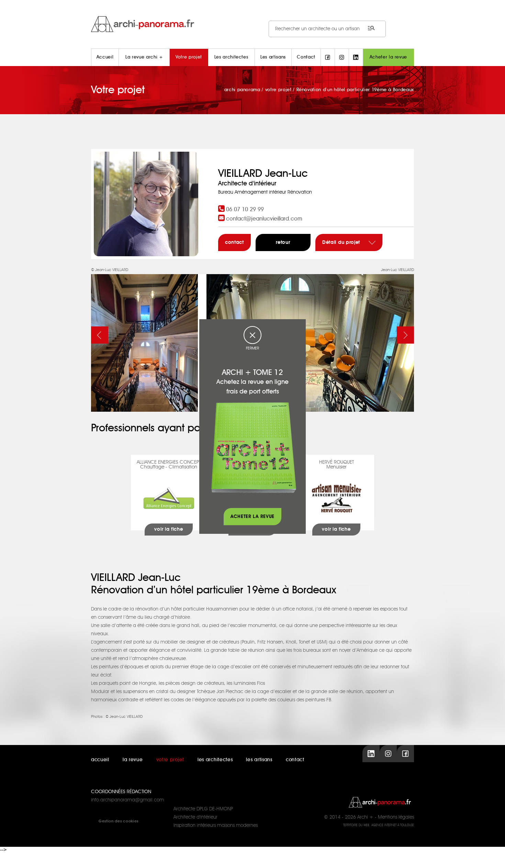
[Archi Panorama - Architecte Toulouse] (252, 23)
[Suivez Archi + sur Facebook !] (328, 57)
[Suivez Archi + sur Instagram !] (342, 57)
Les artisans (273, 57)
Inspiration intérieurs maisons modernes (215, 825)
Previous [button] (99, 335)
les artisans (259, 759)
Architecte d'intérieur (195, 817)
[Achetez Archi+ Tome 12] (253, 447)
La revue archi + (144, 57)
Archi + (365, 817)
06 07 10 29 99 (245, 209)
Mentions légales (396, 817)
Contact (306, 57)
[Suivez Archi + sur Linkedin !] (356, 57)
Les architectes (231, 57)
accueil (100, 759)
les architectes (215, 759)
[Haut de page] (493, 841)
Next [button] (405, 335)
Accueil (105, 57)
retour (283, 242)
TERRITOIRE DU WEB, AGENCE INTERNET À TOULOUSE (378, 825)
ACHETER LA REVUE (252, 516)
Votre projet (189, 57)
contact (234, 242)
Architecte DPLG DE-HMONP (203, 809)
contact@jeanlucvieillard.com (264, 219)
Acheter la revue (388, 57)
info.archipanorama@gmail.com (127, 800)
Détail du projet (342, 242)
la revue (133, 759)
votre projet (170, 759)
